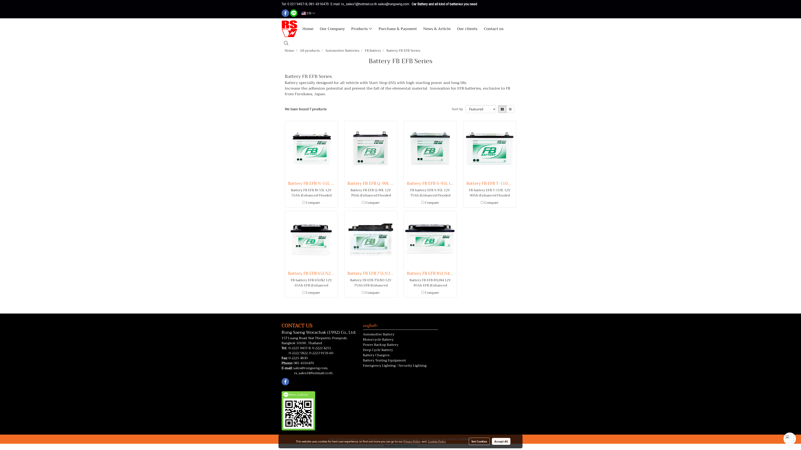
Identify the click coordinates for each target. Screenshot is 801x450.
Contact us (494, 28)
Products (360, 28)
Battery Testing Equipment (384, 360)
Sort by (459, 109)
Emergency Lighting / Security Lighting (395, 366)
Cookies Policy (437, 441)
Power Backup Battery (380, 345)
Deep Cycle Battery (378, 350)
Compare (313, 202)
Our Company (332, 28)
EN (309, 13)
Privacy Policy (412, 441)
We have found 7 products (306, 109)
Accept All (501, 441)
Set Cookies (479, 441)
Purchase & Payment (398, 28)
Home (307, 28)
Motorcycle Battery (378, 339)
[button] (286, 43)
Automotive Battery (378, 334)
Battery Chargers (376, 355)
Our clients (467, 28)
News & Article (437, 28)
